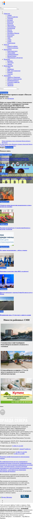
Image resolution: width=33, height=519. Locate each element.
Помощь (10, 31)
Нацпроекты (8, 49)
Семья (9, 39)
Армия (9, 15)
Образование (11, 26)
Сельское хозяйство (13, 82)
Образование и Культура (15, 57)
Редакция (11, 98)
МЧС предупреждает (13, 70)
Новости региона (12, 48)
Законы (9, 64)
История (10, 20)
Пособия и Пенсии (13, 33)
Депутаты (10, 62)
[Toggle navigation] (0, 7)
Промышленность (13, 80)
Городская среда (12, 51)
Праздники (10, 35)
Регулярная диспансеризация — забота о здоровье (13, 250)
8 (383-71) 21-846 (19, 453)
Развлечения (11, 43)
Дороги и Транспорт (13, 77)
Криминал (10, 69)
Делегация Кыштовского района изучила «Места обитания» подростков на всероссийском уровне (16, 178)
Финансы (10, 84)
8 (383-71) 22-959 (21, 452)
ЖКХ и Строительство (14, 79)
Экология (10, 85)
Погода (9, 30)
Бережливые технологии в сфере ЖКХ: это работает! (14, 271)
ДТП (8, 67)
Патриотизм (11, 28)
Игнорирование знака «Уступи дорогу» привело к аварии (15, 315)
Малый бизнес (11, 56)
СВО (8, 38)
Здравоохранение (12, 54)
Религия (9, 36)
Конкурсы (10, 21)
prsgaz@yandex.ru (25, 449)
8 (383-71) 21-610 (17, 446)
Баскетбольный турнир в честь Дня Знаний (14, 168)
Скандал (10, 74)
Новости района (12, 46)
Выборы (10, 61)
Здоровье (10, 18)
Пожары (10, 72)
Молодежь (10, 25)
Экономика (7, 75)
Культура (10, 23)
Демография (11, 53)
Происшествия (8, 66)
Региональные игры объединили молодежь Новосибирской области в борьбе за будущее (14, 159)
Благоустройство (12, 17)
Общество (7, 13)
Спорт (9, 41)
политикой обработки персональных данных (14, 509)
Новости (6, 44)
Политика (7, 59)
